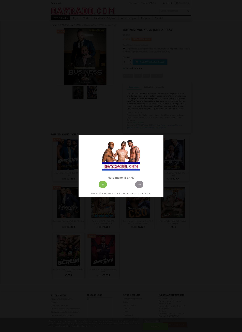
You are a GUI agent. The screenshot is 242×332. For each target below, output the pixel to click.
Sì (103, 184)
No (139, 184)
